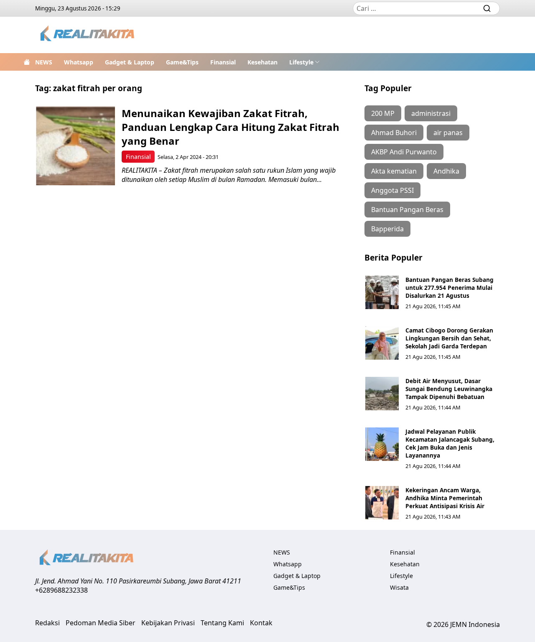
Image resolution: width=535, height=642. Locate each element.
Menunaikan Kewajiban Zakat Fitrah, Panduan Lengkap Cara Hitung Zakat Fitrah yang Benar (230, 127)
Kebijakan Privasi (168, 622)
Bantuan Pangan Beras (407, 209)
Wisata (399, 587)
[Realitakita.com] (88, 34)
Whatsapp (78, 62)
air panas (448, 132)
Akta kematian (394, 171)
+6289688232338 (61, 590)
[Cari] (487, 8)
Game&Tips (182, 62)
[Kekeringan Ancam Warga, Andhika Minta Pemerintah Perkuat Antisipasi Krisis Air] (382, 502)
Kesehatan (262, 62)
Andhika (446, 171)
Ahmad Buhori (394, 132)
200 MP (383, 113)
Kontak (261, 622)
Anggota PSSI (392, 190)
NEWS (43, 62)
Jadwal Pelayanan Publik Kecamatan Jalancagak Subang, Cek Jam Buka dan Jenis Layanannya (449, 443)
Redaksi (47, 622)
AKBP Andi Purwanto (404, 151)
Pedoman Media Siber (100, 622)
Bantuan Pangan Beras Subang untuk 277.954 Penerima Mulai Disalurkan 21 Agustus (449, 287)
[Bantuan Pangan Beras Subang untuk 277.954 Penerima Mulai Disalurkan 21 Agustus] (382, 292)
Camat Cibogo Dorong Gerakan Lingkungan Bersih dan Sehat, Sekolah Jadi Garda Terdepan (449, 338)
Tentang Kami (222, 622)
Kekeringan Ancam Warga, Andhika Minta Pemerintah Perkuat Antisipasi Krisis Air (444, 498)
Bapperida (387, 228)
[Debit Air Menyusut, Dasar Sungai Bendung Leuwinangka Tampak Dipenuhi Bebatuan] (382, 393)
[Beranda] (27, 62)
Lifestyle (301, 62)
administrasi (431, 113)
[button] (304, 62)
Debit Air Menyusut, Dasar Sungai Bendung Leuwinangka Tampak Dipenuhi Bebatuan (448, 389)
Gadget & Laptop (129, 62)
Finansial (223, 62)
